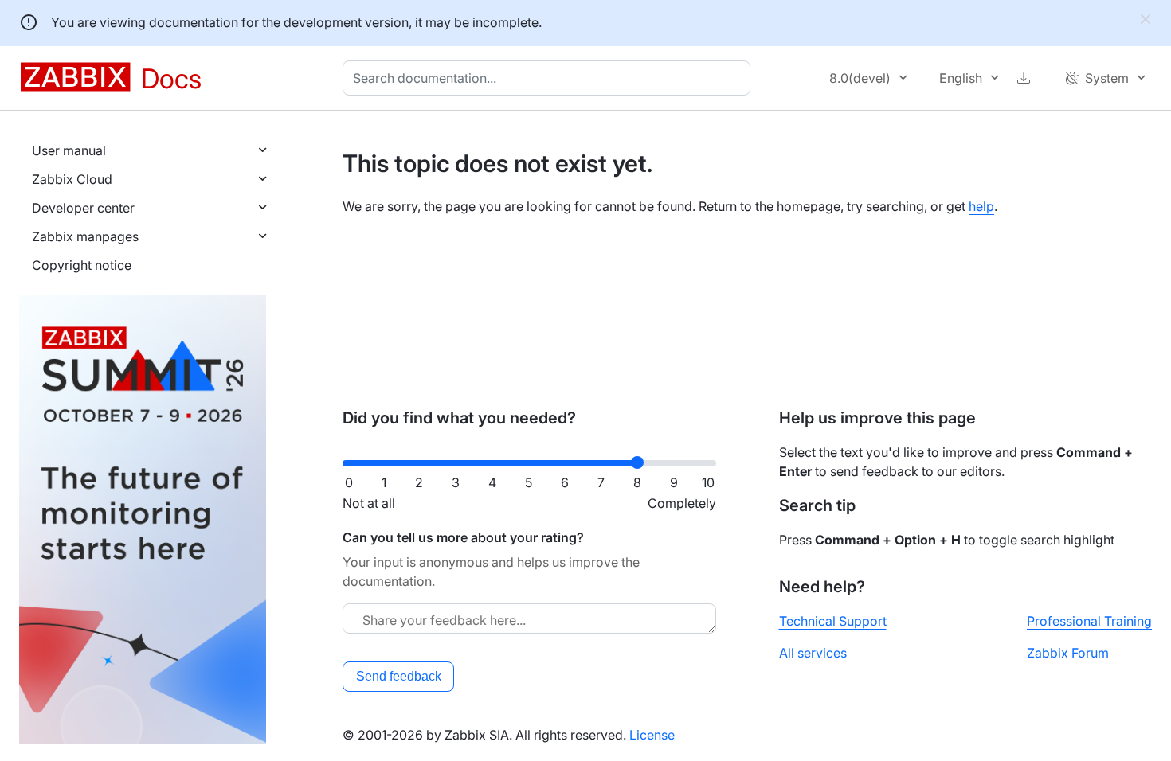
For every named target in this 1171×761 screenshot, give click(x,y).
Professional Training (1089, 621)
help (981, 206)
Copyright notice (81, 265)
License (652, 735)
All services (813, 653)
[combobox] (550, 78)
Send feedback (398, 676)
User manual (69, 150)
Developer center (83, 208)
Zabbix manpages (85, 236)
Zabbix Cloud (72, 179)
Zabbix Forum (1068, 653)
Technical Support (833, 621)
